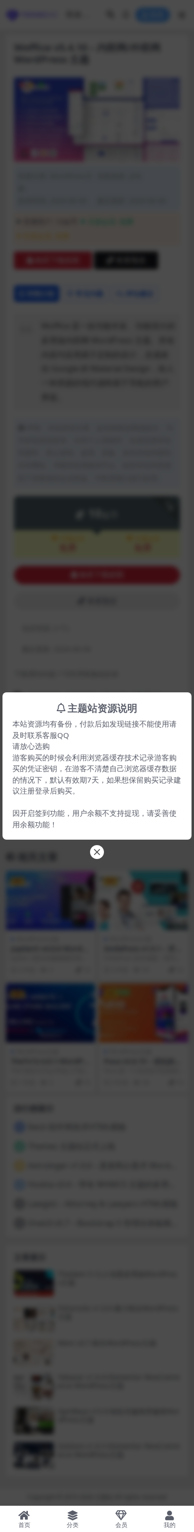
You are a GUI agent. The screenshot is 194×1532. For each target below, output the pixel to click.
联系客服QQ (48, 735)
